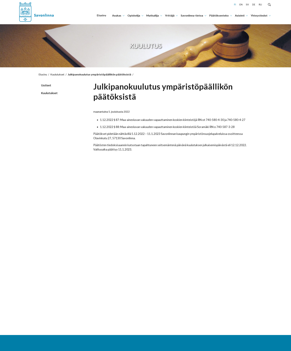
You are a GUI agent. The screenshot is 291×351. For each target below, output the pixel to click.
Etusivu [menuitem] (101, 15)
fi (235, 4)
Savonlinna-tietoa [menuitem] (192, 15)
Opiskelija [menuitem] (133, 15)
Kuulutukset (57, 74)
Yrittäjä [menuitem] (169, 15)
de (253, 4)
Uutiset (46, 85)
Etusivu (43, 74)
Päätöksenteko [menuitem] (219, 15)
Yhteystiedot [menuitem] (259, 15)
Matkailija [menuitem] (152, 15)
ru (260, 4)
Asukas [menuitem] (116, 15)
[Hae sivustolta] (269, 4)
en (241, 4)
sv (247, 4)
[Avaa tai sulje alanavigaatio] (123, 15)
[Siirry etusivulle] (40, 12)
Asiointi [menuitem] (240, 15)
